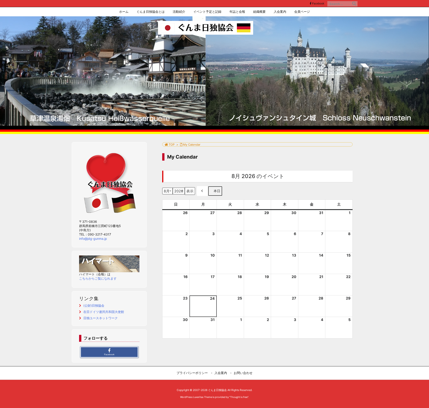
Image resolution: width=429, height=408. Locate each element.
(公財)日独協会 (93, 305)
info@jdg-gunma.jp (93, 238)
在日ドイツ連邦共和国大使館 (103, 312)
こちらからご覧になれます (98, 278)
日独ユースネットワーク (100, 318)
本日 (217, 191)
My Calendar (191, 144)
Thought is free (239, 397)
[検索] (354, 3)
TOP (172, 144)
